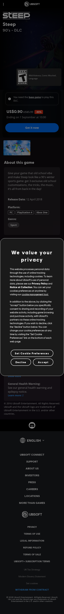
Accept (43, 362)
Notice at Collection (21, 287)
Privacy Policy (40, 283)
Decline (20, 362)
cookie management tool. (35, 294)
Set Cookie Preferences (32, 353)
